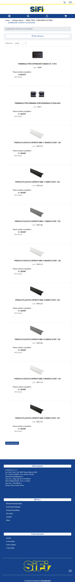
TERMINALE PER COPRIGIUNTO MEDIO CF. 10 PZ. (37, 64)
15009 (39, 67)
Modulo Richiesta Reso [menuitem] (14, 504)
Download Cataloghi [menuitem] (13, 507)
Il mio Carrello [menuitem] (11, 545)
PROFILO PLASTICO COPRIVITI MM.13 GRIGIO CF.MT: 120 (37, 339)
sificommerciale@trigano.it (14, 476)
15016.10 (39, 264)
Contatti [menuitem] (9, 517)
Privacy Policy (9, 485)
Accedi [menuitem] (8, 538)
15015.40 (39, 225)
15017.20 (39, 422)
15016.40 (39, 343)
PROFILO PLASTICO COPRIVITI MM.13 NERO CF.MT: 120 (37, 300)
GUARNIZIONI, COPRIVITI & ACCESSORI (21, 23)
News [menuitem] (8, 520)
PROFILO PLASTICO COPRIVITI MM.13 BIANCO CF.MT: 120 (37, 261)
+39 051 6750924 (13, 474)
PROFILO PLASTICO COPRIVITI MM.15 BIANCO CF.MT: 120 (37, 379)
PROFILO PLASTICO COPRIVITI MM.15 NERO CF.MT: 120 (37, 418)
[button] (70, 571)
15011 (39, 107)
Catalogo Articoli (17, 20)
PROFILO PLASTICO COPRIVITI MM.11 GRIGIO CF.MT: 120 (37, 221)
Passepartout (45, 581)
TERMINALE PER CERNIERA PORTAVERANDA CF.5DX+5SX (37, 103)
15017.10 (39, 382)
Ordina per (8, 43)
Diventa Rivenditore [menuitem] (13, 510)
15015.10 (39, 146)
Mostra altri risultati (12, 443)
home (7, 20)
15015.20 (39, 186)
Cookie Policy (19, 485)
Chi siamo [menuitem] (9, 514)
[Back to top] (69, 576)
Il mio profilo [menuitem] (10, 541)
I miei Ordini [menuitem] (10, 548)
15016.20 (39, 304)
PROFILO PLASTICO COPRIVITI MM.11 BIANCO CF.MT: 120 (37, 143)
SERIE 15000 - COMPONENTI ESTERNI (39, 20)
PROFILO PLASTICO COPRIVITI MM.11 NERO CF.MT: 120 (37, 182)
